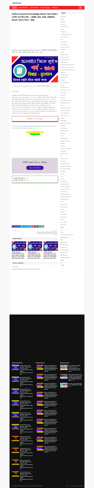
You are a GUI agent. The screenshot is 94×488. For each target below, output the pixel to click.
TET (61, 229)
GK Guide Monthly (65, 82)
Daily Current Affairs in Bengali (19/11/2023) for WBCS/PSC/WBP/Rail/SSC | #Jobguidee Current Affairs (51, 368)
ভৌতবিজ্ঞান (62, 265)
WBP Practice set (64, 244)
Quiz (62, 176)
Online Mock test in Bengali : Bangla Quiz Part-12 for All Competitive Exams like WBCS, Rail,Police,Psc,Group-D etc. (26, 417)
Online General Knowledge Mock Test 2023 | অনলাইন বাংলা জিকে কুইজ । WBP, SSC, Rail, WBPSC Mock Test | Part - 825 (34, 255)
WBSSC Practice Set (65, 250)
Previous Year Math (65, 163)
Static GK (63, 219)
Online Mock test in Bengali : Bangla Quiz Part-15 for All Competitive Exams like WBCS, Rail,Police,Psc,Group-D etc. (26, 381)
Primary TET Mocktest (65, 168)
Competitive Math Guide (66, 34)
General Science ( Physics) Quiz (67, 67)
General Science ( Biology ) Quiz (67, 64)
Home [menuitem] (14, 7)
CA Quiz (62, 29)
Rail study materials (65, 184)
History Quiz (63, 97)
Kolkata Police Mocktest (66, 123)
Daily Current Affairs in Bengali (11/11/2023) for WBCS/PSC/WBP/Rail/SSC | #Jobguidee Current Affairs (51, 431)
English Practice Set (65, 57)
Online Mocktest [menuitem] (23, 7)
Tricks (62, 232)
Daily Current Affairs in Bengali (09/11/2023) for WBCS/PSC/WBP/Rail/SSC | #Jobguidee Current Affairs (51, 449)
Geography (63, 72)
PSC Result (63, 171)
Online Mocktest (64, 153)
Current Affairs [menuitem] (34, 7)
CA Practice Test (64, 26)
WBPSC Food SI (64, 247)
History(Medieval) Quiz (65, 100)
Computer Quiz (64, 36)
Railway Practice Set (65, 189)
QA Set (62, 173)
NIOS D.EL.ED (64, 151)
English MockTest (64, 54)
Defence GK (63, 49)
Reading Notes (64, 191)
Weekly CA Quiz (64, 252)
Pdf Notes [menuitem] (55, 7)
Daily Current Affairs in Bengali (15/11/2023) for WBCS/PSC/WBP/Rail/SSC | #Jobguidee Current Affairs (51, 395)
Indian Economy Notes (65, 107)
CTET (62, 39)
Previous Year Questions (66, 166)
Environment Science (65, 59)
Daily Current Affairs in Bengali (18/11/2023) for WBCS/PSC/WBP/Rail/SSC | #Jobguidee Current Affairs (51, 377)
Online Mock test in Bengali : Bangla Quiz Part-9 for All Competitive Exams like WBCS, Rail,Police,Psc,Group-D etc (26, 453)
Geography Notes (64, 74)
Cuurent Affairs (64, 44)
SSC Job (62, 211)
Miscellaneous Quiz (65, 140)
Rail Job (62, 178)
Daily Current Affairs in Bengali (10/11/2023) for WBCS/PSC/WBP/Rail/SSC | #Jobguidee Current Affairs (51, 440)
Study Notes (63, 224)
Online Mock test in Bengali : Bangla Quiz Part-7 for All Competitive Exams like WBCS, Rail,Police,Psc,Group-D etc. (26, 476)
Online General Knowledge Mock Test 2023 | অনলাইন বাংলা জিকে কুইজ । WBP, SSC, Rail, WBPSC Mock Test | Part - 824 (50, 255)
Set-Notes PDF (64, 204)
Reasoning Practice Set (65, 196)
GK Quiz (62, 85)
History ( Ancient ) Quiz (66, 90)
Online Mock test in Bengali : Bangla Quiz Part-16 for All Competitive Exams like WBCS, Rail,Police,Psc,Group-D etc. (26, 370)
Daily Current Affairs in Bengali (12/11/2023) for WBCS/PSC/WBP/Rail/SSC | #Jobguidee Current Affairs (51, 422)
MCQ (62, 135)
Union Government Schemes (67, 234)
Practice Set (63, 161)
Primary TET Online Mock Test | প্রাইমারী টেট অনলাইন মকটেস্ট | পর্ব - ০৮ (75, 385)
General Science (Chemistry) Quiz (68, 69)
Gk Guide (63, 80)
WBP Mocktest (64, 242)
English (62, 52)
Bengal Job (63, 24)
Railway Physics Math (65, 186)
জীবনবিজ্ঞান (62, 260)
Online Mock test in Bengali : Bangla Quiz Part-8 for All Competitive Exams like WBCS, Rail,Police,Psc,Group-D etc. (26, 464)
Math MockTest (64, 128)
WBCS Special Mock (65, 237)
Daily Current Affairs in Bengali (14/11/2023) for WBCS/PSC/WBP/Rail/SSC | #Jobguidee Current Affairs (51, 404)
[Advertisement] (35, 34)
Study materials (64, 222)
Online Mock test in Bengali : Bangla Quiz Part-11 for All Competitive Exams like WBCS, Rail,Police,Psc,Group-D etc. (26, 429)
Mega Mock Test (64, 138)
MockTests (63, 145)
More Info (80, 485)
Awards (62, 19)
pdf (61, 156)
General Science (64, 62)
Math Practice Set (64, 130)
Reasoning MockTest (65, 194)
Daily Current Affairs (65, 47)
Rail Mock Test (64, 181)
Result (62, 201)
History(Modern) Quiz (65, 102)
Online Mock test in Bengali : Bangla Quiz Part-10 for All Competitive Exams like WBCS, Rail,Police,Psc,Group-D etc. (26, 441)
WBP (62, 239)
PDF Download (64, 158)
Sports (62, 209)
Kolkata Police (64, 120)
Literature (63, 125)
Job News (63, 118)
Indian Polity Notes (65, 113)
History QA (63, 95)
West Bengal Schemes (65, 257)
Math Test (63, 133)
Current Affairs (64, 41)
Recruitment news (65, 199)
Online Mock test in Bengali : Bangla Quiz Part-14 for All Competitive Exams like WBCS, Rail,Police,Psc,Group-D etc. (26, 393)
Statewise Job (64, 217)
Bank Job (63, 21)
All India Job (63, 16)
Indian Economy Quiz (65, 110)
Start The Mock (34, 168)
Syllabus (62, 227)
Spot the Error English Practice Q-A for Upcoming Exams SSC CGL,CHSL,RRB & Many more (74, 368)
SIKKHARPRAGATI (27, 485)
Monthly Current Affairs (66, 148)
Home (67, 485)
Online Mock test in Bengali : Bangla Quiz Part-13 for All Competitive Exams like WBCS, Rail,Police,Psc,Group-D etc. (26, 405)
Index (62, 105)
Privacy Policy (74, 485)
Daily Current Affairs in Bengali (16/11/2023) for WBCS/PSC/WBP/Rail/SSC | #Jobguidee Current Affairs (51, 386)
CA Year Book (63, 31)
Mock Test (63, 143)
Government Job (64, 87)
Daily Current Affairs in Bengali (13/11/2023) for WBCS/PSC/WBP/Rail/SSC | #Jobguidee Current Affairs (51, 413)
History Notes (63, 92)
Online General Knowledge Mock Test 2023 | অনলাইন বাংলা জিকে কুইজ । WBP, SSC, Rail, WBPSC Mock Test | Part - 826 (18, 255)
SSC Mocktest (63, 214)
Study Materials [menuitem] (45, 7)
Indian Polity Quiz (64, 115)
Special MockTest (64, 206)
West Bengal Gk (64, 255)
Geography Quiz (64, 77)
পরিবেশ (62, 262)
